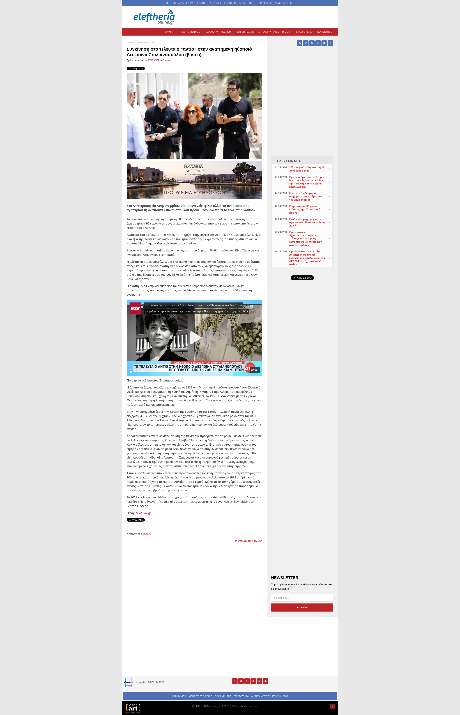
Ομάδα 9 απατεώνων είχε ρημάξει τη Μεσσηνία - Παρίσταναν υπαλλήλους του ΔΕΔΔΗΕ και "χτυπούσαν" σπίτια (307, 258)
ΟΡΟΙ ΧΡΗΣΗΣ (223, 696)
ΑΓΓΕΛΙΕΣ (216, 3)
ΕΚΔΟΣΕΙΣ (230, 3)
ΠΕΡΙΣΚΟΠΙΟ (264, 3)
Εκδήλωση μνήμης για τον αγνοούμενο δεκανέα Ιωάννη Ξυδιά (307, 222)
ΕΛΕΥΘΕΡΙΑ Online (159, 60)
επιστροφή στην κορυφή (248, 540)
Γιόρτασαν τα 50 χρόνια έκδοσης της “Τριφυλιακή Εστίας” (304, 209)
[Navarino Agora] (194, 179)
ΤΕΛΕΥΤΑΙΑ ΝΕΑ (288, 161)
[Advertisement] (302, 368)
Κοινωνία (146, 533)
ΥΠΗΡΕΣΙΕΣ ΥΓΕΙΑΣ (200, 696)
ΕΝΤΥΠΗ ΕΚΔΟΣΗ (196, 3)
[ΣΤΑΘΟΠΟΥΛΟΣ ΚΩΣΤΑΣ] (133, 707)
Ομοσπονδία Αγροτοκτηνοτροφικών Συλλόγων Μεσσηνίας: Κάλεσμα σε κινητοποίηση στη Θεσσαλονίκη (305, 238)
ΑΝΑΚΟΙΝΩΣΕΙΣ (260, 696)
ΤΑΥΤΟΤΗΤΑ (241, 696)
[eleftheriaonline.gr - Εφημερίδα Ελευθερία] (154, 17)
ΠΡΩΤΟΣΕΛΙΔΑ (175, 3)
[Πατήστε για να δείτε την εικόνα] (194, 115)
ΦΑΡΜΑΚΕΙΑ (179, 696)
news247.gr (143, 513)
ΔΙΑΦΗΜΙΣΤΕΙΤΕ (284, 3)
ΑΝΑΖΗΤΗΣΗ (246, 3)
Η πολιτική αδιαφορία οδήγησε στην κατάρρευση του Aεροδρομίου (306, 196)
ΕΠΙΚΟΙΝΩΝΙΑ (280, 696)
